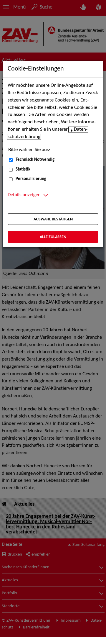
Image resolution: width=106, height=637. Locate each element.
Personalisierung (31, 179)
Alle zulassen (53, 237)
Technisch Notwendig (35, 160)
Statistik (23, 169)
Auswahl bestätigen (53, 219)
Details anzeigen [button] (24, 195)
